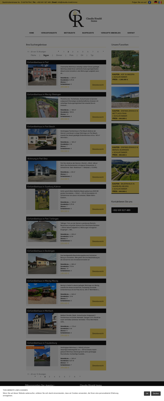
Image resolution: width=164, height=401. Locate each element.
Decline (156, 393)
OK (147, 393)
